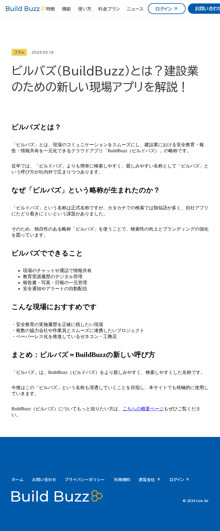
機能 (66, 8)
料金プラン (109, 8)
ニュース (135, 8)
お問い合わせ (44, 479)
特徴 (50, 8)
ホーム (17, 479)
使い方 (84, 8)
